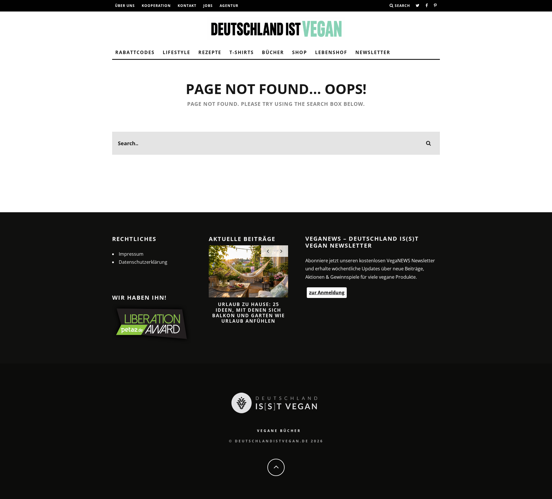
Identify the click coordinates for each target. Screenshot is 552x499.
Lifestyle (176, 52)
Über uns (125, 5)
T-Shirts (241, 52)
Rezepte (209, 52)
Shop (299, 52)
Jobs (208, 5)
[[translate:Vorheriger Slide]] (268, 251)
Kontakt (187, 5)
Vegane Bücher (279, 430)
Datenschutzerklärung (143, 262)
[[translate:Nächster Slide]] (281, 251)
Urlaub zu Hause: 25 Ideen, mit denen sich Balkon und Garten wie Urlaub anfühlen (248, 312)
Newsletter (372, 52)
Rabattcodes (135, 52)
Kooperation (156, 5)
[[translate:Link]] (418, 6)
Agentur (229, 5)
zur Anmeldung (326, 292)
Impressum (131, 254)
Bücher (273, 52)
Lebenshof (331, 52)
